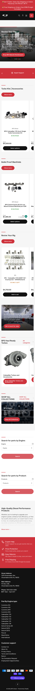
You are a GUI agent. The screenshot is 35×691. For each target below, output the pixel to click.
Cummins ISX (5, 605)
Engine (3, 444)
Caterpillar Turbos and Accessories (11, 376)
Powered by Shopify (23, 688)
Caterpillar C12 (6, 617)
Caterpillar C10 (6, 614)
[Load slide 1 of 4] (15, 59)
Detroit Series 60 (7, 626)
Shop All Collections (11, 419)
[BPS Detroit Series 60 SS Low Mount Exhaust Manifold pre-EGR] (15, 187)
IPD (15, 275)
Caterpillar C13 (6, 619)
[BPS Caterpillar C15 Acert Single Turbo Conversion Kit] (15, 114)
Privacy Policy (6, 651)
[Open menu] (31, 15)
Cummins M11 (5, 610)
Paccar (3, 633)
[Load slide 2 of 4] (17, 59)
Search (17, 456)
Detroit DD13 (5, 630)
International (5, 637)
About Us (4, 649)
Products (4, 479)
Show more (8, 94)
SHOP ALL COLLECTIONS (24, 398)
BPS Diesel (15, 128)
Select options (15, 148)
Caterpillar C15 (6, 621)
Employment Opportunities (10, 661)
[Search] (19, 15)
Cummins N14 (6, 612)
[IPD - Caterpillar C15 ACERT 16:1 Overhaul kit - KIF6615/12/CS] (15, 261)
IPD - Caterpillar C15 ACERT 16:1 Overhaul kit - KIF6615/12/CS (15, 279)
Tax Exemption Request (9, 658)
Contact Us (5, 647)
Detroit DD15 (5, 628)
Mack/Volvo (5, 635)
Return (3, 656)
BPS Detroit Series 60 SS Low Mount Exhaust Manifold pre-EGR (15, 205)
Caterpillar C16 (6, 623)
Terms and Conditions (8, 654)
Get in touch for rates (12, 326)
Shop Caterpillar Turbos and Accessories (14, 381)
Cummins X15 (5, 607)
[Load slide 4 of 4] (20, 59)
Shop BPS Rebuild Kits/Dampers (13, 55)
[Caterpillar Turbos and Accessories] (15, 359)
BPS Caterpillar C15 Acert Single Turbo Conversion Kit (15, 132)
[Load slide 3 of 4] (18, 59)
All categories (26, 342)
